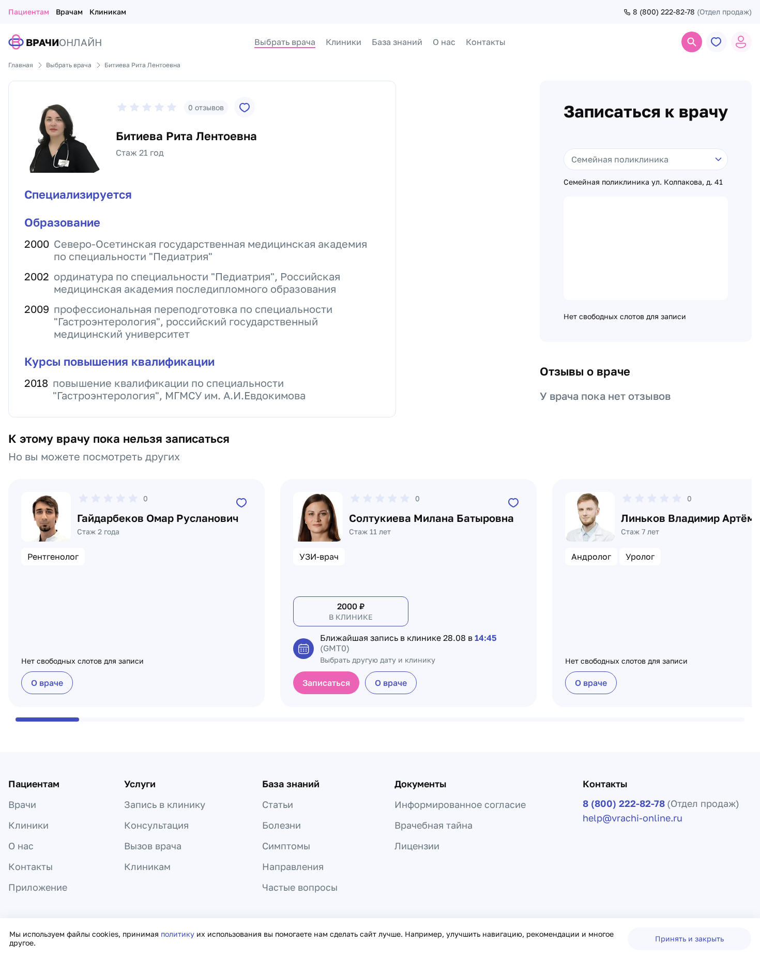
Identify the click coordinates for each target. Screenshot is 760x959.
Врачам (69, 11)
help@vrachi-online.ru (632, 817)
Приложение (37, 887)
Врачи (22, 804)
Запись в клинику (164, 804)
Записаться (326, 683)
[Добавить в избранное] (244, 107)
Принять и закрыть (689, 938)
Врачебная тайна (433, 825)
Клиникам (107, 11)
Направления (293, 866)
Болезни (281, 825)
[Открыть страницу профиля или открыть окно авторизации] (741, 42)
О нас (21, 845)
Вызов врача (152, 845)
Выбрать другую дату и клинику (377, 659)
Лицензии (416, 845)
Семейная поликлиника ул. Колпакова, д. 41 (643, 182)
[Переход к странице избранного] (716, 42)
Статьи (277, 804)
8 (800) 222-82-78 (664, 12)
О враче (47, 683)
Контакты (30, 866)
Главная (20, 65)
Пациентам (28, 11)
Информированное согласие (460, 804)
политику (178, 934)
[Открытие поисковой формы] (691, 42)
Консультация (156, 825)
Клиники (28, 825)
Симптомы (286, 845)
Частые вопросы (300, 887)
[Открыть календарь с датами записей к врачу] (303, 648)
